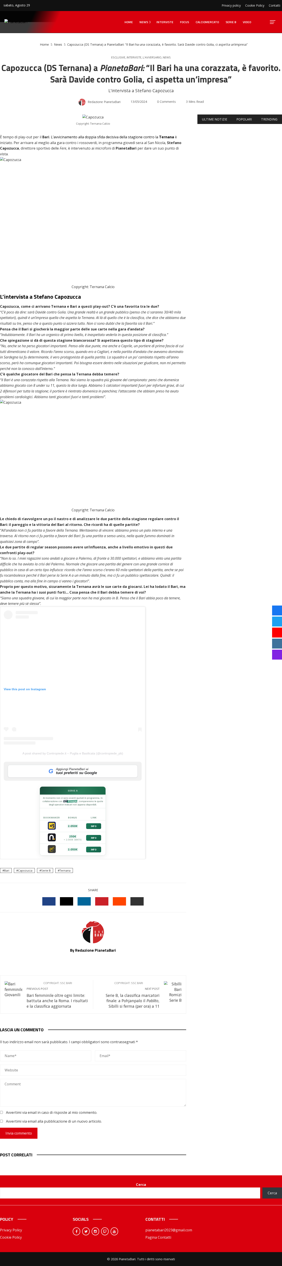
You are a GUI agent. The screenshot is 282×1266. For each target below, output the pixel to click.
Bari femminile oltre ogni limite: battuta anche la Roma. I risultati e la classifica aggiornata (57, 995)
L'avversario (152, 57)
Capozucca (25, 870)
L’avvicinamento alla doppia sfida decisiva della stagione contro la (112, 137)
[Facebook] (76, 1231)
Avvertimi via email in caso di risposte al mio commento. (51, 1112)
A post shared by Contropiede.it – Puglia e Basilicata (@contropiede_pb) (72, 753)
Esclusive (118, 57)
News (167, 57)
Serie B (46, 870)
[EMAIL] (137, 901)
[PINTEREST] (101, 901)
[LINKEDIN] (84, 901)
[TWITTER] (66, 901)
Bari (6, 870)
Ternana (64, 870)
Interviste (134, 57)
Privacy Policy (11, 1230)
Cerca (141, 1184)
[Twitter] (86, 1231)
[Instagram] (95, 1231)
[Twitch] (105, 1231)
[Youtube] (114, 1231)
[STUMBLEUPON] (119, 901)
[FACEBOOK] (49, 901)
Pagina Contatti (158, 1237)
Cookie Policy (11, 1237)
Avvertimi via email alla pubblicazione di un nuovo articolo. (54, 1121)
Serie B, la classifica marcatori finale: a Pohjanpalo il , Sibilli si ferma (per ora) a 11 (132, 995)
